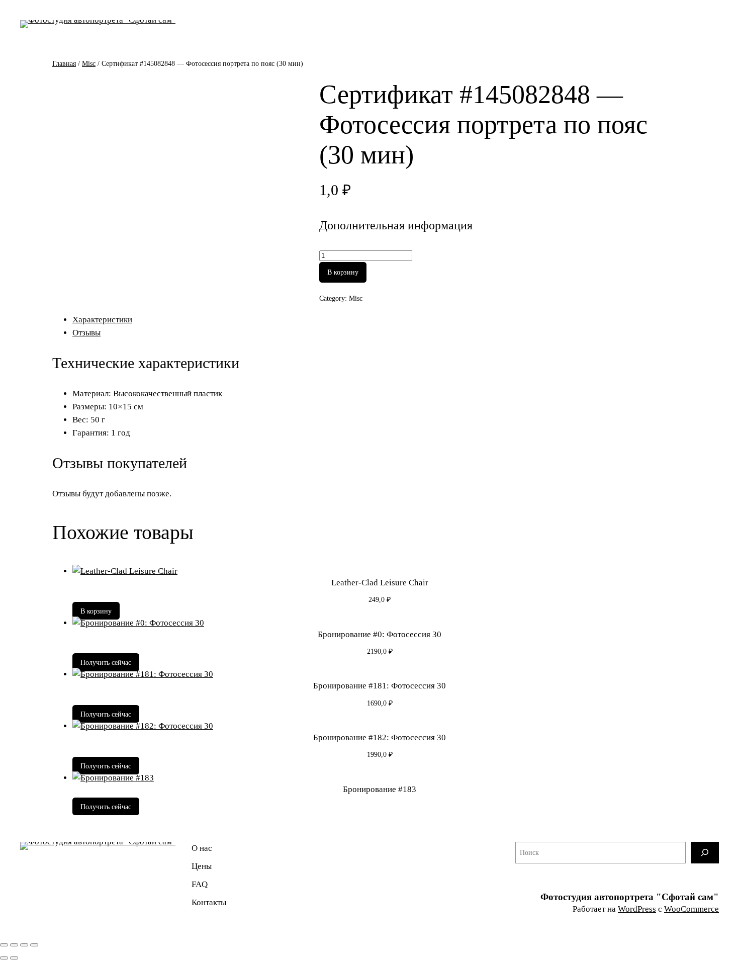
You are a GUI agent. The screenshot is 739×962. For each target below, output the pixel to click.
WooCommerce (691, 909)
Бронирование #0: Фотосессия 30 (379, 634)
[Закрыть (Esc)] (34, 944)
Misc (89, 63)
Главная (64, 63)
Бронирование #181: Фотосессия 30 (379, 685)
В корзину (342, 272)
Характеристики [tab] (102, 319)
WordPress (637, 909)
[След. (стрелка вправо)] (14, 957)
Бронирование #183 (379, 789)
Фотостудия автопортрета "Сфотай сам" (629, 897)
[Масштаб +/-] (4, 944)
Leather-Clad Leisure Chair (379, 582)
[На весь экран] (14, 944)
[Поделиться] (24, 944)
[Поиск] (705, 852)
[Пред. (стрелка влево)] (4, 957)
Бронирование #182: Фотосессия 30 (379, 737)
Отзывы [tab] (86, 332)
